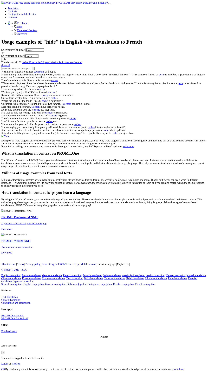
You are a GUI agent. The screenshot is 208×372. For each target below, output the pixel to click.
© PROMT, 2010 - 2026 (14, 269)
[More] (5, 136)
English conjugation (33, 284)
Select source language (13, 49)
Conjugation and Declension (16, 302)
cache (46, 95)
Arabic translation (155, 275)
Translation (13, 8)
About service (8, 264)
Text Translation (9, 297)
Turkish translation (93, 278)
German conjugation (55, 284)
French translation (72, 275)
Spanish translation (92, 275)
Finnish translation (177, 278)
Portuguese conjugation (100, 284)
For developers (9, 331)
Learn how (178, 369)
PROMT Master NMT (16, 240)
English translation (10, 275)
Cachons (36, 106)
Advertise (22, 34)
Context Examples (10, 300)
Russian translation (31, 275)
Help (19, 26)
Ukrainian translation (156, 278)
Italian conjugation (76, 284)
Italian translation (112, 275)
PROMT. (81, 2)
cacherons (39, 71)
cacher (54, 80)
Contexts (12, 11)
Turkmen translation (114, 278)
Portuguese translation (53, 278)
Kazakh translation (196, 275)
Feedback (22, 23)
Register (16, 363)
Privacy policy (33, 264)
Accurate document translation (16, 247)
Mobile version (88, 264)
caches (91, 127)
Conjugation (22, 14)
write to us (128, 146)
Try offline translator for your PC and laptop (23, 223)
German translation (52, 275)
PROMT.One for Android (14, 318)
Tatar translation (74, 278)
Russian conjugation (123, 284)
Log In (4, 363)
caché (45, 101)
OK (3, 369)
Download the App (27, 30)
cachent (67, 103)
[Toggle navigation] (109, 3)
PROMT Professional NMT (19, 217)
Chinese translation (11, 278)
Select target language (12, 55)
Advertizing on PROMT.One (57, 264)
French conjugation (145, 284)
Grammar (13, 17)
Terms (20, 264)
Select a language (107, 264)
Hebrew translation (175, 275)
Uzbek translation (135, 278)
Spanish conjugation (11, 284)
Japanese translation (23, 281)
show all (5, 65)
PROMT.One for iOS (12, 315)
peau (161, 74)
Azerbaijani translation (133, 275)
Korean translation (31, 278)
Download (6, 229)
